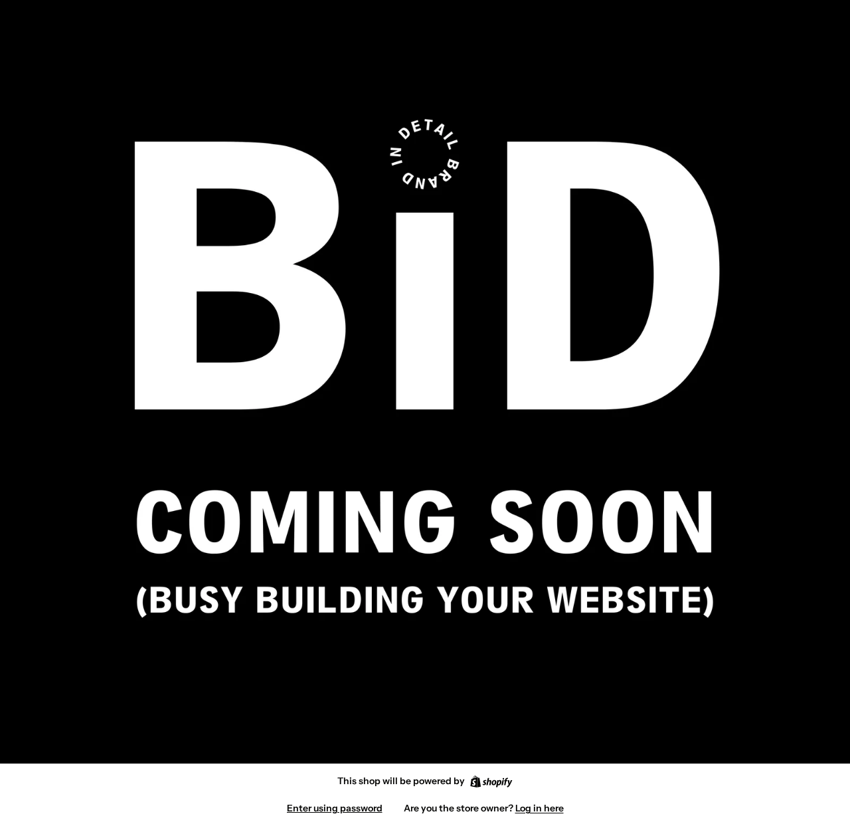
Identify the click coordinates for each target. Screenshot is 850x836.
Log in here (539, 808)
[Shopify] (491, 781)
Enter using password (334, 808)
